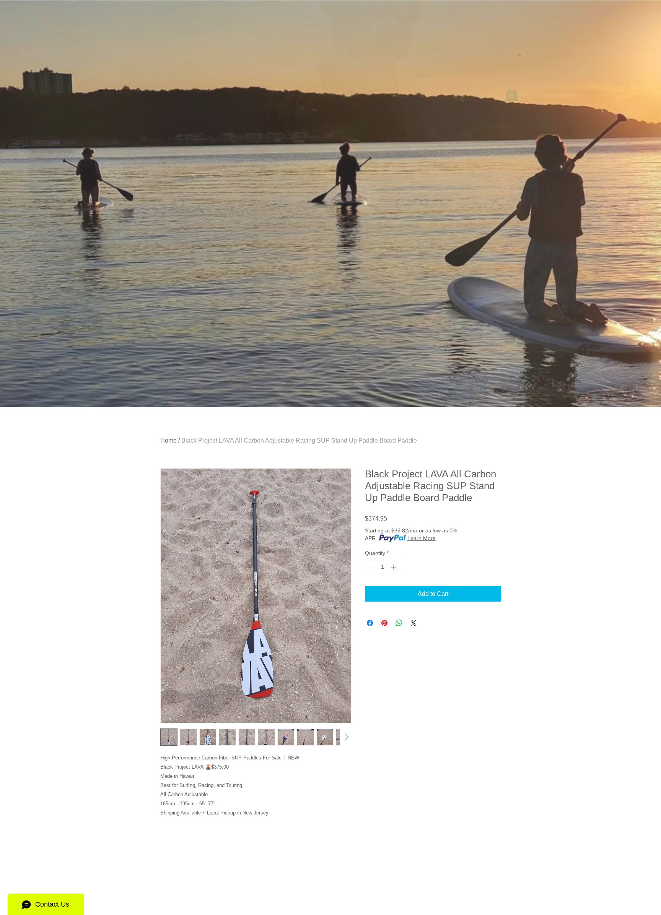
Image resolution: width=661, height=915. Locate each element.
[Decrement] (371, 567)
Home (168, 440)
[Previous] (42, 204)
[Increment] (394, 567)
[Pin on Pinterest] (384, 623)
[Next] (619, 204)
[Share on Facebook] (369, 623)
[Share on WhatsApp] (399, 623)
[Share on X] (413, 623)
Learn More (421, 538)
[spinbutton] (382, 567)
